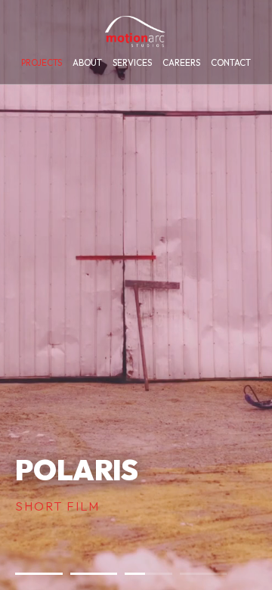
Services (132, 62)
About (87, 62)
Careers (181, 62)
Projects (41, 62)
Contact (231, 62)
